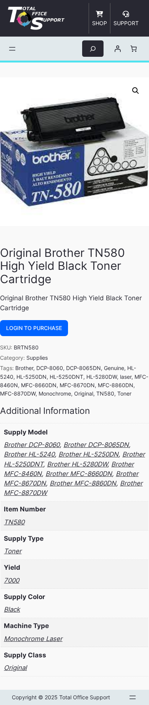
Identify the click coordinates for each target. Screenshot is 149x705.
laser (125, 376)
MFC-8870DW (18, 393)
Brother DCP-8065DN (96, 445)
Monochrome (55, 393)
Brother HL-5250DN (88, 454)
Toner (124, 393)
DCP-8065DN (83, 368)
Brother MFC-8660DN (78, 473)
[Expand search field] (93, 48)
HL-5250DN (31, 376)
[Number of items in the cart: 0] (134, 49)
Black (12, 609)
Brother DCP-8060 (32, 445)
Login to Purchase (34, 328)
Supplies (37, 357)
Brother (24, 368)
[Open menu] (12, 48)
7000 (11, 580)
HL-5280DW (101, 376)
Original (83, 393)
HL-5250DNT (66, 376)
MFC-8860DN (115, 385)
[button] (136, 91)
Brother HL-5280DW (77, 464)
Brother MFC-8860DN (83, 483)
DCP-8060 (49, 368)
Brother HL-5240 (29, 454)
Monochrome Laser (33, 639)
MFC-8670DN (77, 385)
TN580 (105, 393)
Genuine (114, 368)
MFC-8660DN (39, 385)
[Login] (118, 49)
